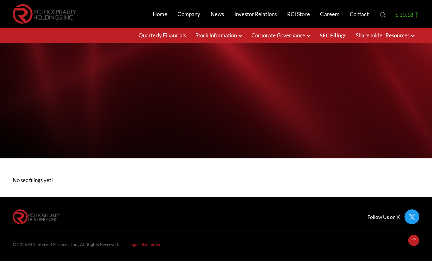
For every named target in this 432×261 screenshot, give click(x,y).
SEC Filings (333, 35)
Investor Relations (255, 14)
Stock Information (216, 35)
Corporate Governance (278, 35)
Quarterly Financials (162, 35)
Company (188, 14)
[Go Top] (413, 240)
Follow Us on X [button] (383, 217)
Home (160, 14)
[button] (383, 14)
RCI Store (298, 14)
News (217, 14)
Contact (359, 14)
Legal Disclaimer (144, 244)
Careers (329, 14)
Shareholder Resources (383, 35)
